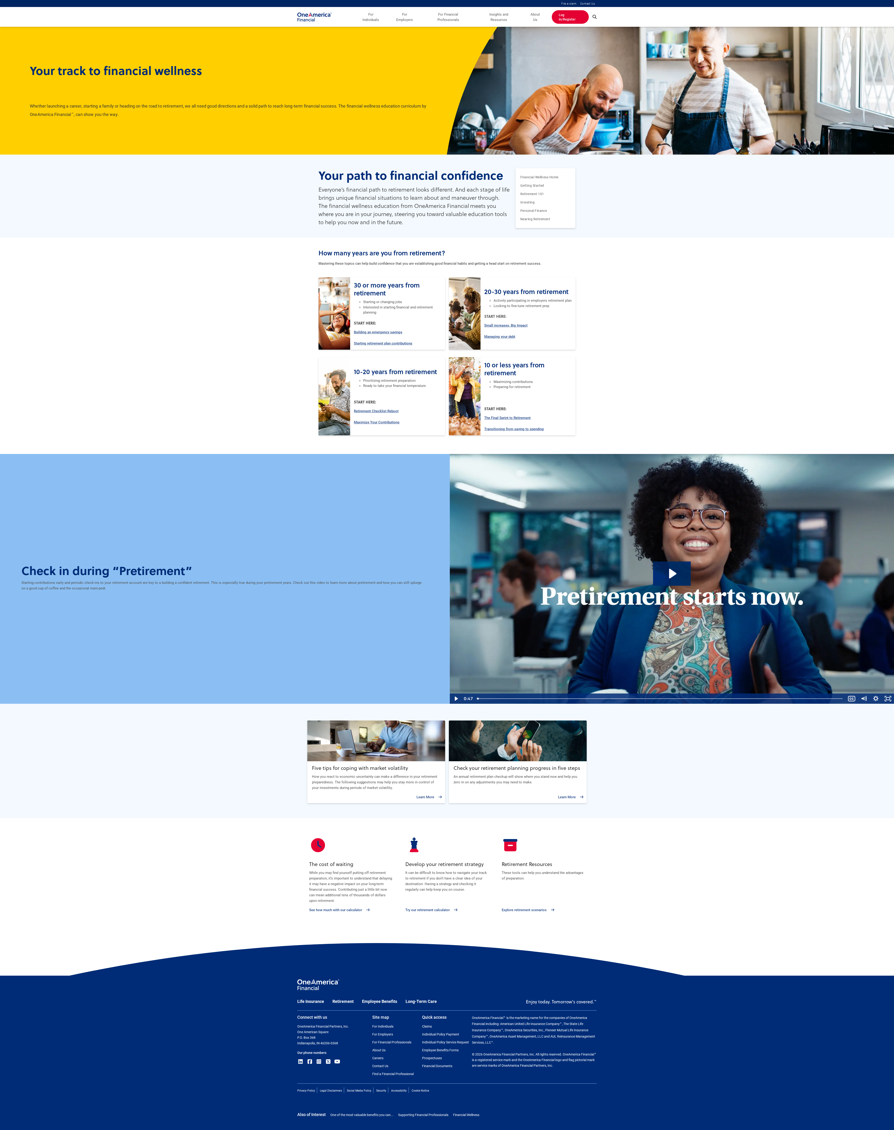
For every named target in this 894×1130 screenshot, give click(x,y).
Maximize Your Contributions (377, 422)
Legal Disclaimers (331, 1090)
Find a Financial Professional (393, 1074)
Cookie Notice (420, 1090)
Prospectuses (432, 1058)
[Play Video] (456, 699)
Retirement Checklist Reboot (376, 411)
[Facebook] (310, 1061)
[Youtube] (337, 1061)
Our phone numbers (311, 1052)
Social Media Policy (359, 1090)
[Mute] (864, 699)
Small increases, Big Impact (506, 325)
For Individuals (370, 17)
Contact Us (587, 3)
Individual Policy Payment (440, 1034)
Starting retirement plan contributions (383, 343)
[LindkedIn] (300, 1061)
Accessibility (399, 1090)
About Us (535, 17)
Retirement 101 (532, 194)
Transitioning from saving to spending (514, 428)
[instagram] (319, 1061)
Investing (527, 202)
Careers (377, 1058)
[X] (328, 1061)
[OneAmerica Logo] (318, 986)
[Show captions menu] (852, 699)
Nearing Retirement (535, 219)
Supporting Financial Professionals (423, 1115)
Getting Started (532, 185)
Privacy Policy (306, 1090)
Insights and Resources (498, 17)
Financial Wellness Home (539, 177)
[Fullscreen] (888, 699)
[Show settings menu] (876, 699)
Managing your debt (499, 336)
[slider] (660, 699)
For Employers (404, 17)
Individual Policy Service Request (445, 1042)
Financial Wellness (466, 1115)
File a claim (568, 3)
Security (381, 1090)
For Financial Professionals (448, 17)
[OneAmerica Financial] (314, 17)
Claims (427, 1026)
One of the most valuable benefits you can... (361, 1115)
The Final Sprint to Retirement (507, 417)
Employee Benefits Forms (440, 1050)
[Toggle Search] (595, 17)
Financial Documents (437, 1066)
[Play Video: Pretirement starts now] (672, 574)
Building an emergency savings (378, 332)
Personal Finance (533, 211)
